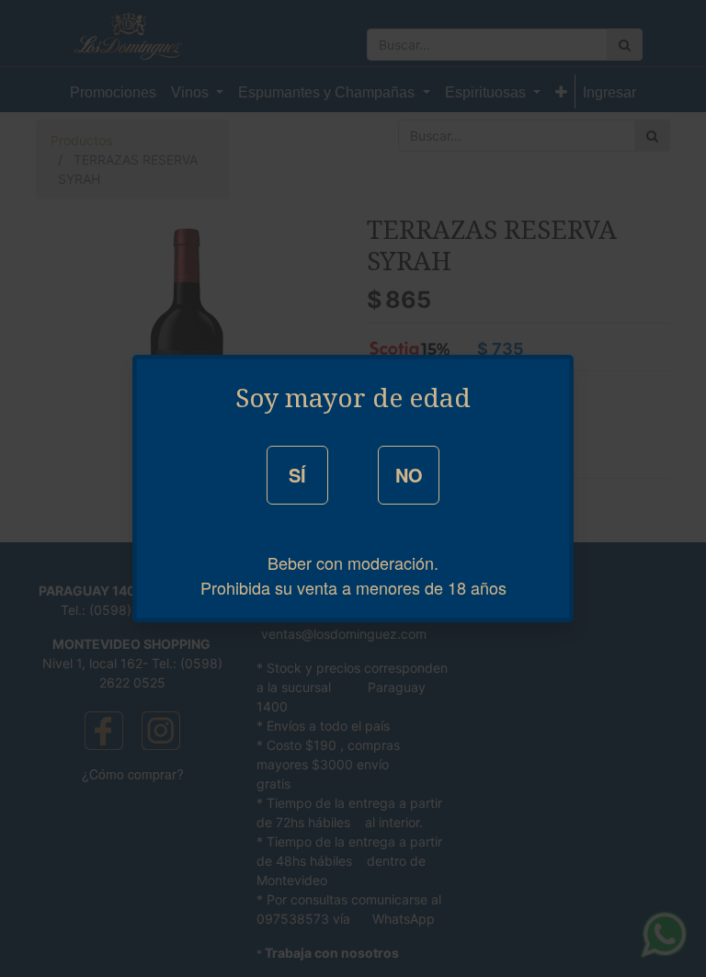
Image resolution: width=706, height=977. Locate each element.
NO (409, 474)
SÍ (297, 474)
